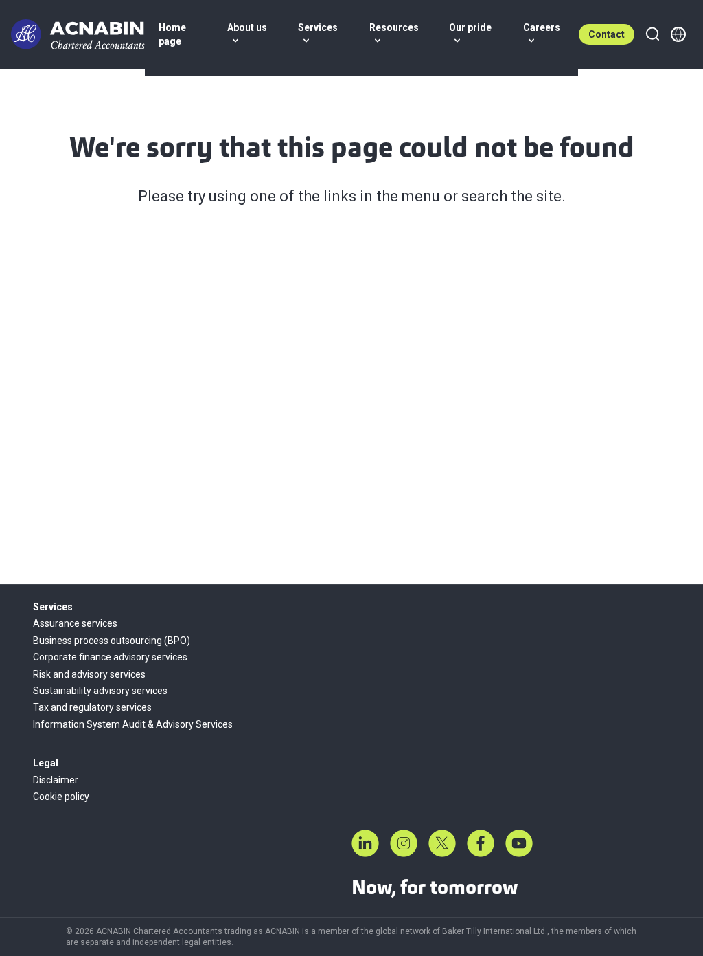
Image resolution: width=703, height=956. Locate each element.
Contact (606, 34)
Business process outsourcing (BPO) (111, 640)
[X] (442, 843)
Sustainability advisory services (100, 690)
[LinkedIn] (365, 843)
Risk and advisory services (89, 674)
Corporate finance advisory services (110, 657)
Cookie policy (61, 796)
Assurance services (75, 623)
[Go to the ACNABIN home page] (78, 34)
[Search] (652, 34)
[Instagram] (403, 843)
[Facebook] (480, 843)
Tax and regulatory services (92, 707)
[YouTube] (519, 843)
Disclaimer (55, 780)
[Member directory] (678, 34)
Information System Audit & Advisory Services (133, 724)
